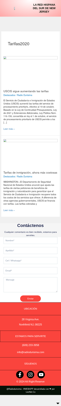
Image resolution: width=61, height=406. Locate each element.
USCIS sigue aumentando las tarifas (26, 91)
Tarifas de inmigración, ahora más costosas (30, 172)
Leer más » (9, 128)
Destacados (9, 95)
